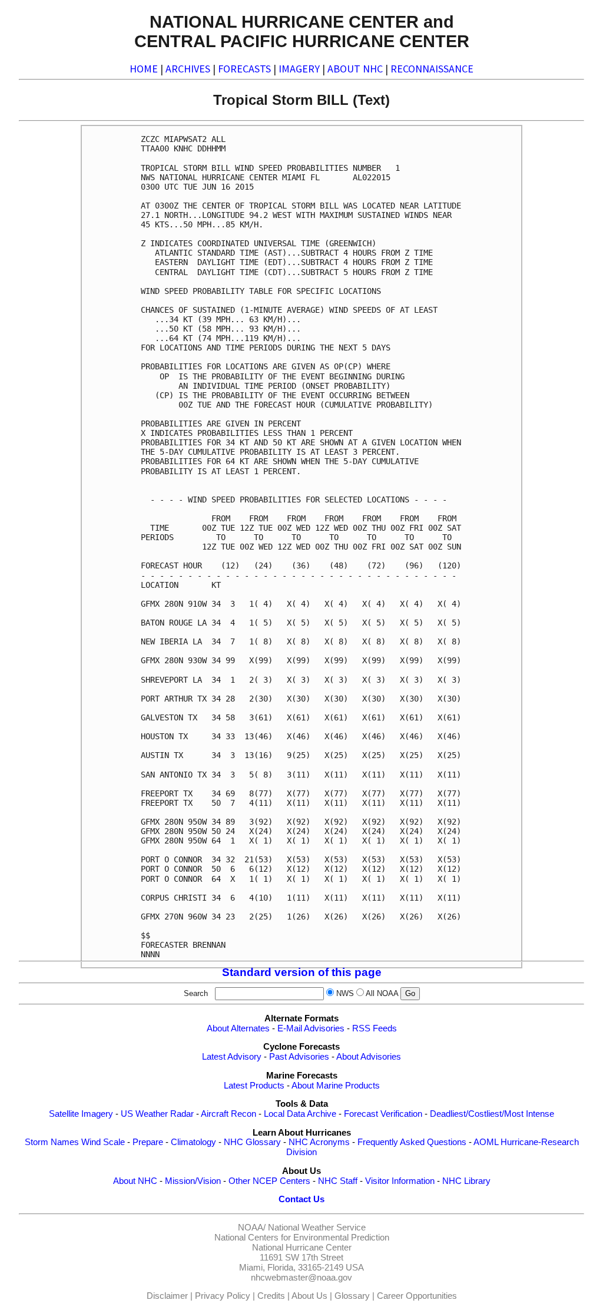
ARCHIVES (187, 68)
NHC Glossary (252, 1142)
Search (198, 993)
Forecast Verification (383, 1114)
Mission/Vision (193, 1181)
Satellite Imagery (81, 1114)
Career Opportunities (417, 1296)
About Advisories (368, 1056)
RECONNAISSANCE (431, 68)
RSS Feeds (374, 1028)
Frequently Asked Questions (411, 1142)
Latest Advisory (231, 1056)
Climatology (193, 1142)
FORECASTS (244, 68)
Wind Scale (103, 1142)
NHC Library (466, 1181)
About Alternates (238, 1028)
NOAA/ (252, 1227)
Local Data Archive (300, 1114)
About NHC (135, 1181)
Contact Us (301, 1199)
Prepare (147, 1142)
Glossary (352, 1296)
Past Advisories (299, 1056)
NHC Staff (337, 1181)
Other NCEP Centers (269, 1181)
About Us (309, 1296)
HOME (144, 68)
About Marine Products (335, 1085)
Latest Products (254, 1085)
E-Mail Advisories (310, 1028)
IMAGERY (299, 68)
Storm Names (52, 1142)
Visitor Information (400, 1181)
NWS (345, 993)
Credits (271, 1296)
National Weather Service (317, 1227)
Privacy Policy (222, 1296)
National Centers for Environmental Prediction (301, 1237)
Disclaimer (167, 1296)
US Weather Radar (157, 1114)
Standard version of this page (302, 972)
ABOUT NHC (355, 68)
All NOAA (382, 993)
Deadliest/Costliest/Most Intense (492, 1114)
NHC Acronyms (319, 1142)
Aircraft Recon (228, 1114)
